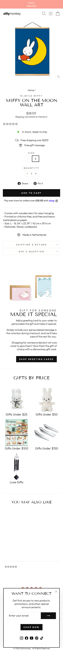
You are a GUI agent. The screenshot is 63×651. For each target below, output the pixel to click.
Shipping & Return (31, 244)
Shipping (19, 116)
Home (31, 90)
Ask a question (32, 251)
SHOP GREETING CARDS (36, 359)
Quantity (31, 168)
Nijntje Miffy (31, 95)
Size (31, 152)
